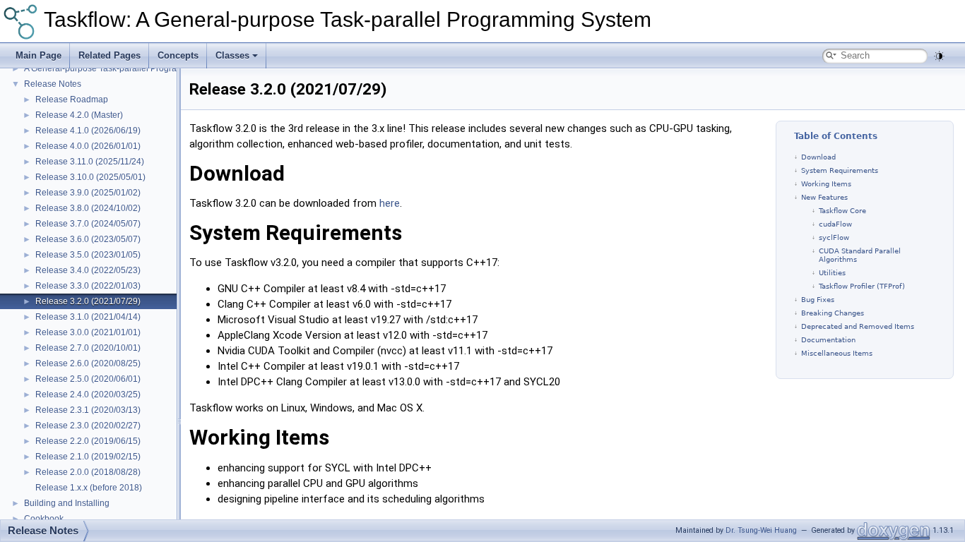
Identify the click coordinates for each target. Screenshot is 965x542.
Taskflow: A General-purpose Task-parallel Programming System (347, 19)
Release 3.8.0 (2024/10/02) (88, 208)
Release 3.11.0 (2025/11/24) (89, 162)
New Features (824, 197)
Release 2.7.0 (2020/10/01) (88, 348)
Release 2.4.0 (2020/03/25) (88, 394)
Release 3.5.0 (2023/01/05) (88, 255)
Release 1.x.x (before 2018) (88, 488)
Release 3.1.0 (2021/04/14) (88, 317)
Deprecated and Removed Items (857, 326)
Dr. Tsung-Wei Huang (761, 530)
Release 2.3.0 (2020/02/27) (88, 425)
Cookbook (44, 519)
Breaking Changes (832, 313)
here (389, 203)
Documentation (828, 340)
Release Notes (52, 84)
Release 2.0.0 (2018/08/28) (88, 472)
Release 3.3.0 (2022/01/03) (88, 286)
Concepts (178, 55)
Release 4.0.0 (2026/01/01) (88, 146)
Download (818, 157)
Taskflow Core (842, 211)
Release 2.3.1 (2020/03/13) (88, 410)
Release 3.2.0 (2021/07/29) (88, 301)
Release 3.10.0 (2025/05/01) (90, 177)
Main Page (38, 55)
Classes (232, 55)
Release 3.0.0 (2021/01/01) (88, 332)
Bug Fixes (817, 299)
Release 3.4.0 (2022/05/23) (88, 270)
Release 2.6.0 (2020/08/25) (88, 363)
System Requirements (839, 170)
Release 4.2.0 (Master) (79, 115)
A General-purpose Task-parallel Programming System (128, 68)
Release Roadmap (71, 99)
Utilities (832, 273)
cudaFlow (835, 224)
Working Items (826, 184)
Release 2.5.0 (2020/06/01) (88, 379)
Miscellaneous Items (836, 353)
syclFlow (834, 237)
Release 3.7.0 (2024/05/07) (88, 224)
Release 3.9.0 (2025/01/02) (88, 193)
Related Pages (109, 55)
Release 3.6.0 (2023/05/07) (88, 239)
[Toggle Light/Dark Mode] (939, 56)
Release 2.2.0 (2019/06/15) (88, 441)
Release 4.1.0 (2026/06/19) (88, 131)
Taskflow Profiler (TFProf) (862, 286)
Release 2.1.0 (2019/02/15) (88, 457)
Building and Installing (66, 503)
